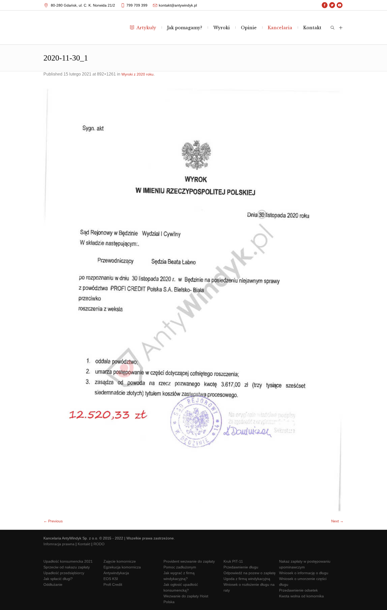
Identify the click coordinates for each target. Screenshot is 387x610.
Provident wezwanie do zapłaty (189, 561)
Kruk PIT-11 (233, 561)
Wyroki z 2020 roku (137, 74)
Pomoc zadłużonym (179, 567)
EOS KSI (110, 579)
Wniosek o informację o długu (303, 573)
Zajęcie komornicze (119, 561)
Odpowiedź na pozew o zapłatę (250, 573)
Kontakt (84, 544)
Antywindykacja (116, 573)
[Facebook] (325, 5)
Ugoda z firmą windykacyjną (247, 579)
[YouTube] (339, 5)
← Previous (53, 521)
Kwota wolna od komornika (301, 596)
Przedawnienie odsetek (298, 590)
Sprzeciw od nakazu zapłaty (66, 567)
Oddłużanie (52, 584)
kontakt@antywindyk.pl (178, 5)
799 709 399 (136, 5)
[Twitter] (332, 5)
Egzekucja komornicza (122, 567)
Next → (337, 521)
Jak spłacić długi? (58, 579)
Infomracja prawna (59, 544)
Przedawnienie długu (241, 567)
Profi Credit (112, 584)
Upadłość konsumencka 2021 (68, 561)
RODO (99, 544)
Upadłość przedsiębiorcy (63, 573)
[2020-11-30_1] (193, 300)
